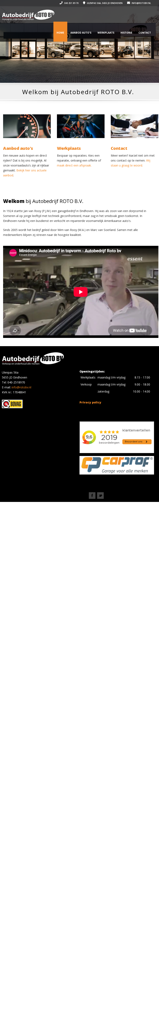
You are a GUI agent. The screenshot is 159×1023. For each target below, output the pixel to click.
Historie (126, 32)
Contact (145, 32)
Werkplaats (106, 32)
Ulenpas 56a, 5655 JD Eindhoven (104, 3)
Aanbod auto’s (80, 32)
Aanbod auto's (18, 148)
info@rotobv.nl (141, 3)
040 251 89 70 (71, 3)
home (60, 32)
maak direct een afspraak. (74, 165)
